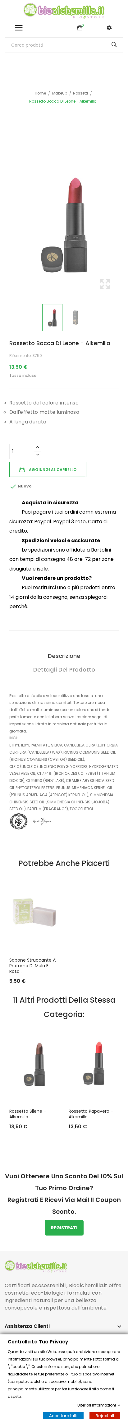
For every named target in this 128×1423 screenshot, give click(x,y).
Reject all (105, 1416)
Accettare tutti (63, 1416)
